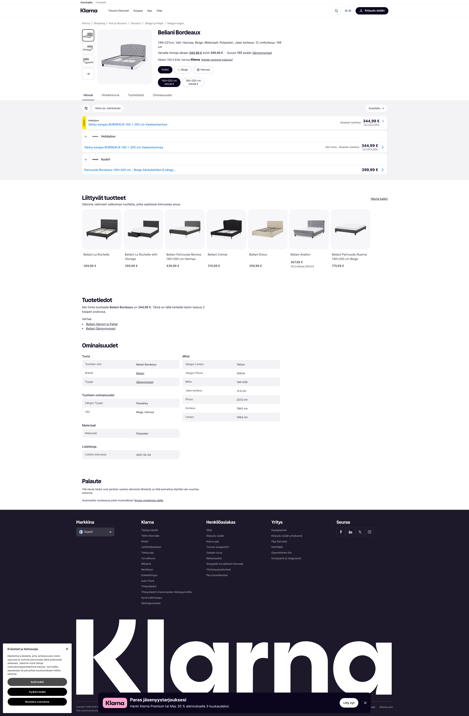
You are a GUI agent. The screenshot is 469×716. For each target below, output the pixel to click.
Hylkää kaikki (37, 691)
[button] (348, 11)
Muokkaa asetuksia (37, 701)
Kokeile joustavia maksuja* (217, 59)
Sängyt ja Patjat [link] (154, 23)
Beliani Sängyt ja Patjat (102, 324)
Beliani (140, 373)
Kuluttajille (87, 2)
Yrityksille (100, 2)
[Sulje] (67, 649)
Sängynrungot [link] (175, 23)
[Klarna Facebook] (341, 532)
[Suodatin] (86, 108)
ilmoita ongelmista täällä (148, 500)
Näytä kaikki (379, 199)
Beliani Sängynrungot (100, 328)
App (149, 10)
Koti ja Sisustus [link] (118, 23)
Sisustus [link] (136, 23)
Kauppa (138, 10)
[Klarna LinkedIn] (350, 532)
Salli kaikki (37, 681)
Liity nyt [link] (349, 703)
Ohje (159, 10)
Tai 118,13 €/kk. (372, 124)
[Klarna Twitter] (360, 532)
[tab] (88, 95)
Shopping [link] (99, 23)
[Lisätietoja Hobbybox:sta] (85, 136)
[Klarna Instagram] (369, 532)
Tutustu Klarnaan (118, 10)
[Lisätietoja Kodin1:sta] (85, 159)
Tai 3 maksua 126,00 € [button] (302, 266)
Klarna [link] (86, 23)
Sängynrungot (262, 53)
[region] (37, 678)
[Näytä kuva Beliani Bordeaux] (88, 35)
